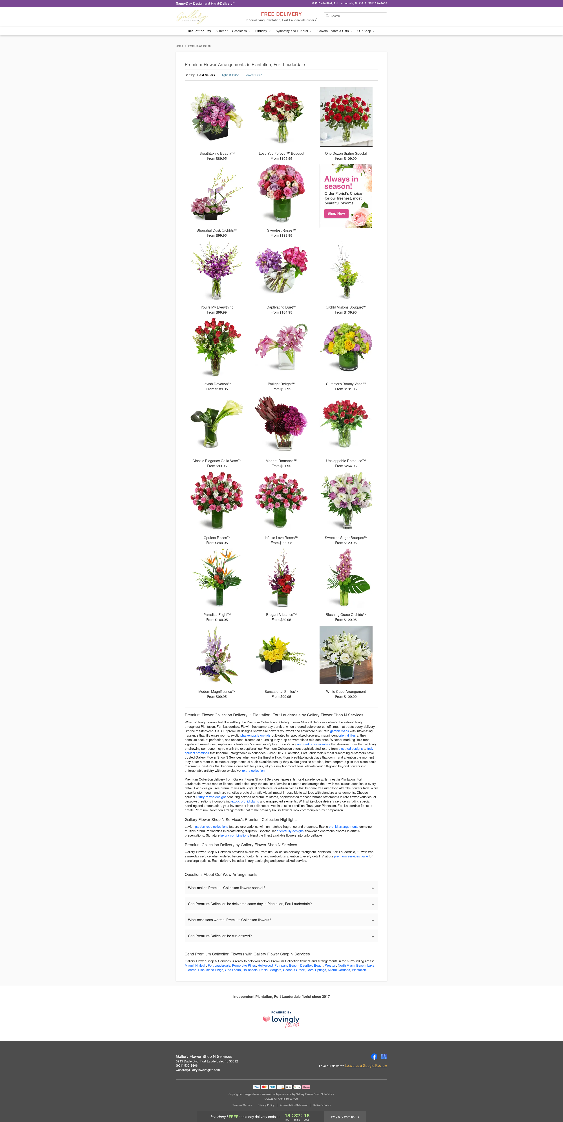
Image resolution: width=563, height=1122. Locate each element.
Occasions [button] (240, 31)
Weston (330, 965)
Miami (189, 965)
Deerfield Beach (311, 965)
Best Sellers (206, 75)
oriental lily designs (290, 830)
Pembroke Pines (244, 965)
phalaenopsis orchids (255, 735)
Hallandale (250, 969)
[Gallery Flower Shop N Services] (207, 17)
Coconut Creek (294, 969)
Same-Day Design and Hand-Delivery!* (205, 3)
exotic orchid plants (245, 801)
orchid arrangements (343, 826)
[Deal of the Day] (346, 196)
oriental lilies (347, 735)
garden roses (339, 730)
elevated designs (351, 748)
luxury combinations (234, 835)
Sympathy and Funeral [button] (292, 31)
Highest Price (230, 75)
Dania (263, 969)
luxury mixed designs (211, 796)
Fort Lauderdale (219, 965)
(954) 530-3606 (187, 1065)
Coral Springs (316, 969)
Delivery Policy (322, 1105)
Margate (275, 969)
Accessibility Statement (293, 1105)
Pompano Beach (286, 965)
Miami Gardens (339, 969)
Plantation (359, 969)
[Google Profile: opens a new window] (384, 1056)
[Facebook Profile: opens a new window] (374, 1056)
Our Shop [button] (364, 31)
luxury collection (253, 770)
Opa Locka (233, 969)
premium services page (351, 856)
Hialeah (200, 965)
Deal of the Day (199, 31)
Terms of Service (242, 1105)
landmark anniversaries (313, 744)
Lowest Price (253, 75)
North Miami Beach (352, 965)
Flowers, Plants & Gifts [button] (332, 31)
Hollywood (265, 965)
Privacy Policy (266, 1105)
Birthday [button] (261, 31)
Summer (222, 31)
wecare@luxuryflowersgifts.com (198, 1070)
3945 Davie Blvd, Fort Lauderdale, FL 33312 (207, 1061)
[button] (551, 1103)
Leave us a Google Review (366, 1065)
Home (179, 45)
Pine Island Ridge (210, 969)
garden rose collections (211, 826)
